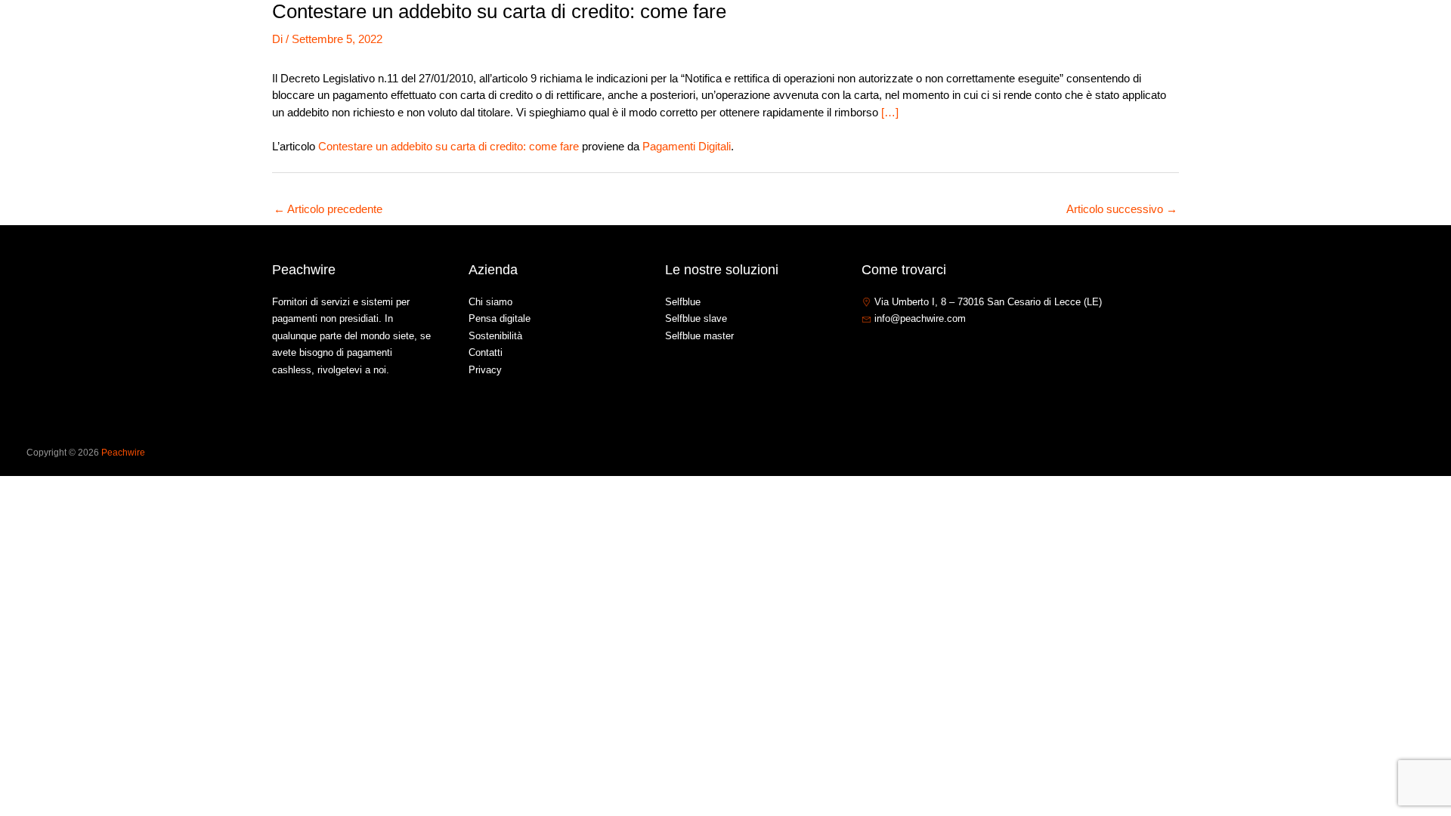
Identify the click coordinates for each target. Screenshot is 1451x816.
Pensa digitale (500, 318)
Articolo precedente (328, 208)
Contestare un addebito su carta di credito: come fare (448, 146)
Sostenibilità (495, 336)
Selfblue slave (696, 318)
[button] (1222, 33)
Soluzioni (1193, 32)
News (1266, 32)
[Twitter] (891, 351)
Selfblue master (699, 336)
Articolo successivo (1121, 208)
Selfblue (683, 302)
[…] (890, 112)
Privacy (485, 370)
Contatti (1322, 32)
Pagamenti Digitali (686, 146)
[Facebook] (868, 351)
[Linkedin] (913, 351)
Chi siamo (1123, 32)
